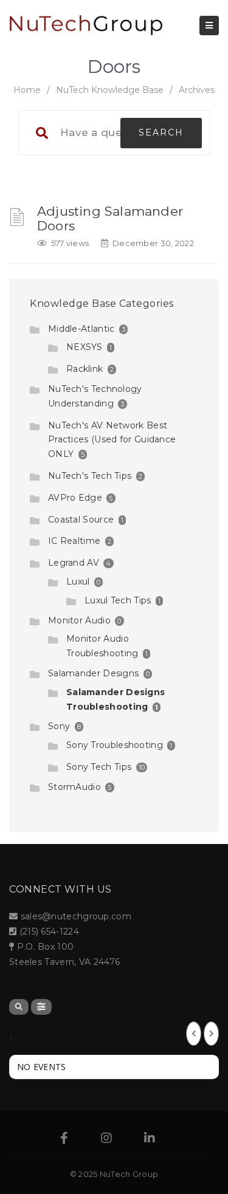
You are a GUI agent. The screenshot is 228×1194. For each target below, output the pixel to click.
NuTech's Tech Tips (89, 475)
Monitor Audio (79, 620)
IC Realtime (74, 540)
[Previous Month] (193, 1033)
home (27, 89)
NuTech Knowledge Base (110, 89)
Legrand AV (73, 562)
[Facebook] (64, 1139)
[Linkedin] (149, 1139)
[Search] (19, 1007)
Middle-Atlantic (81, 328)
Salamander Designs (93, 673)
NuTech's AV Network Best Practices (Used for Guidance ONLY (112, 440)
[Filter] (41, 1007)
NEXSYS (84, 346)
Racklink (84, 368)
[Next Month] (211, 1033)
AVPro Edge (75, 497)
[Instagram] (106, 1139)
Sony (59, 726)
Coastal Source (81, 519)
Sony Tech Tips (98, 766)
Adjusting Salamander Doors (110, 218)
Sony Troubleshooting (114, 744)
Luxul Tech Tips (118, 600)
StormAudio (74, 786)
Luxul (78, 581)
